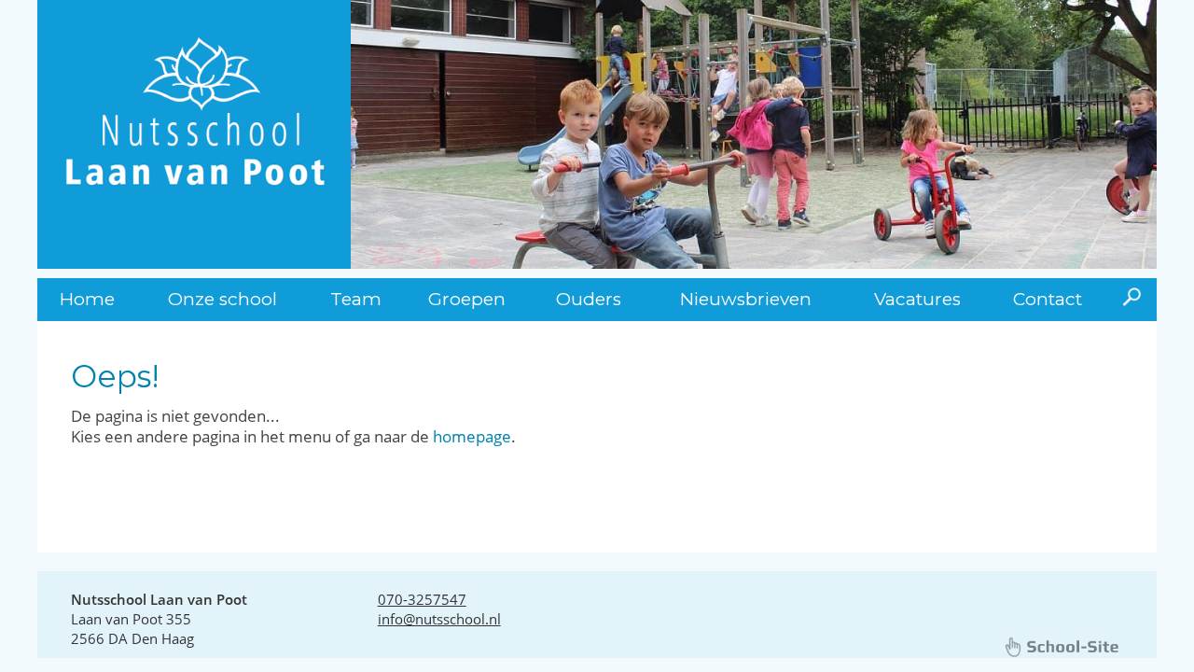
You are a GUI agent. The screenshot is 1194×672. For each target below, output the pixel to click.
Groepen (467, 299)
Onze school (222, 299)
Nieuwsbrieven (746, 299)
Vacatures (917, 299)
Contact (1047, 299)
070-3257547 (422, 599)
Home (87, 299)
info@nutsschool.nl (439, 618)
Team (356, 299)
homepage (472, 436)
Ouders (588, 299)
